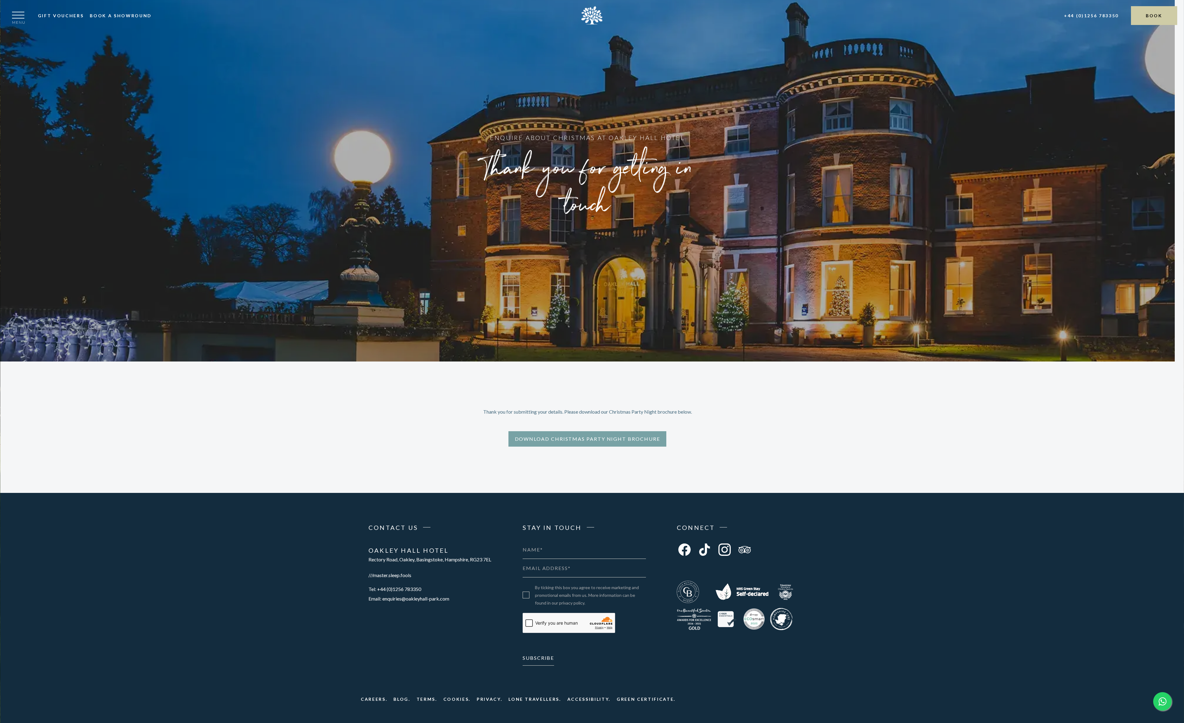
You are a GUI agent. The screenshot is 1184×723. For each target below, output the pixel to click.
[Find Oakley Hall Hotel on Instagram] (724, 549)
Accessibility (588, 699)
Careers (373, 699)
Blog (401, 699)
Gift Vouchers (61, 15)
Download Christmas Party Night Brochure (587, 439)
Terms (426, 699)
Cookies (456, 699)
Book (1154, 15)
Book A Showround (121, 15)
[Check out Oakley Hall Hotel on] (742, 592)
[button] (19, 19)
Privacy (489, 699)
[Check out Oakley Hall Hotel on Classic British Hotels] (688, 592)
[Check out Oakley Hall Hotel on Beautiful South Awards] (694, 619)
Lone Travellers (533, 699)
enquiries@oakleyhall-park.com (415, 598)
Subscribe (538, 658)
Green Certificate (645, 699)
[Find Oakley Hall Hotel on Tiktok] (704, 549)
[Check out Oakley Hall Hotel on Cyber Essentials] (727, 619)
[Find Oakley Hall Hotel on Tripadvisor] (744, 549)
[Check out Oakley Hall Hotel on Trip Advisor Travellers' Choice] (785, 592)
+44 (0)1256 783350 (1091, 15)
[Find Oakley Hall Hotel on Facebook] (684, 549)
